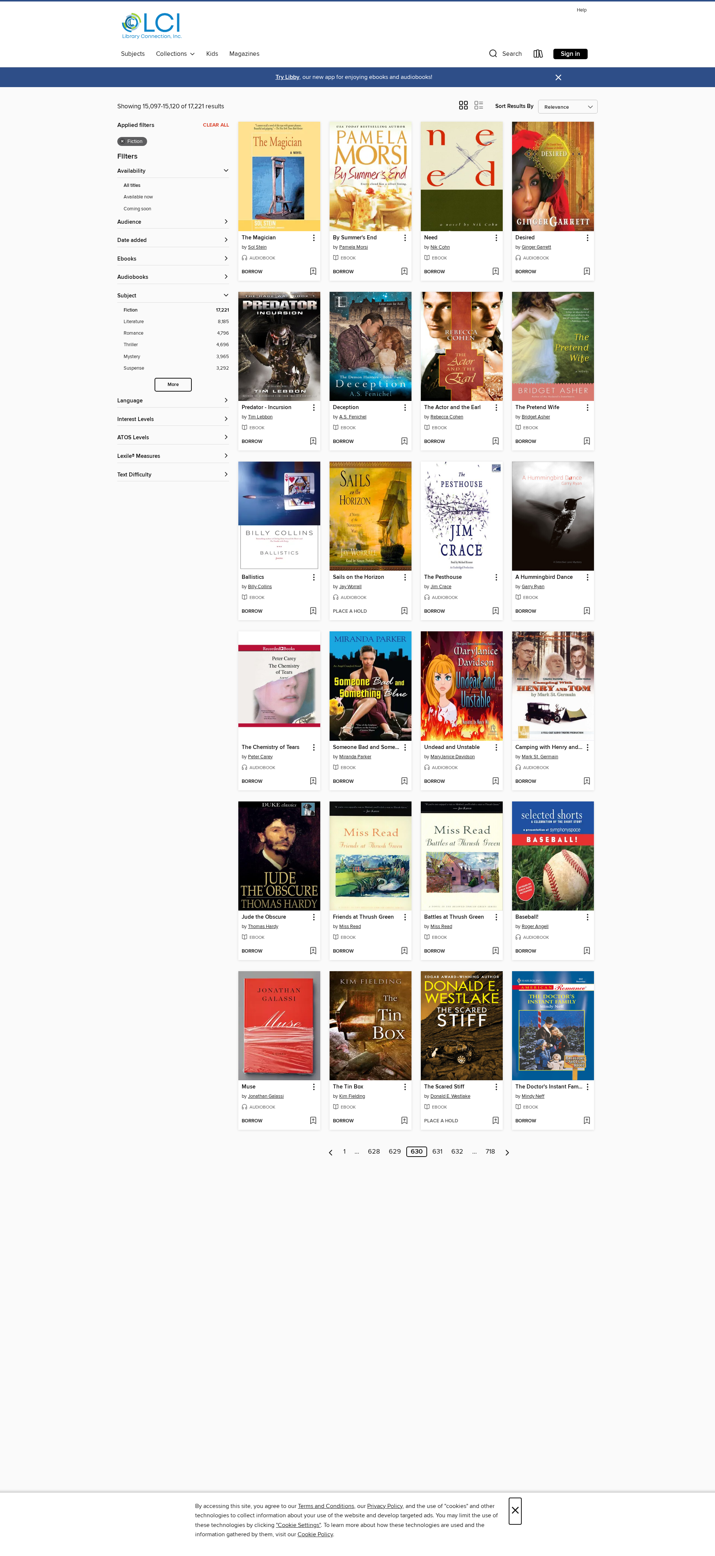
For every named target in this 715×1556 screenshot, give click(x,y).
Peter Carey (260, 757)
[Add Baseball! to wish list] (586, 951)
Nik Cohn (440, 247)
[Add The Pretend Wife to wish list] (586, 442)
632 (457, 1152)
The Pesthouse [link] (443, 577)
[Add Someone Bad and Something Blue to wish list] (404, 782)
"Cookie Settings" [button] (298, 1525)
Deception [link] (346, 407)
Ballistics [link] (253, 577)
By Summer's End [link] (355, 238)
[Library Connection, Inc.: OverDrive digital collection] (151, 26)
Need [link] (431, 238)
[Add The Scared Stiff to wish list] (495, 1121)
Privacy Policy (385, 1506)
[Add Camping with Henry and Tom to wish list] (586, 782)
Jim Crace (440, 587)
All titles (132, 185)
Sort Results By (514, 106)
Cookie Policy (315, 1534)
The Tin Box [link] (348, 1087)
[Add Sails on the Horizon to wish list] (404, 611)
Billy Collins (260, 587)
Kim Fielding (352, 1096)
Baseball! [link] (526, 917)
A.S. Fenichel (352, 417)
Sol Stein (257, 247)
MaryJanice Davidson (452, 757)
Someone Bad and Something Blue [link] (367, 747)
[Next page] (507, 1151)
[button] (504, 55)
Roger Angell (535, 927)
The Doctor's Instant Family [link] (549, 1087)
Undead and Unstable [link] (452, 747)
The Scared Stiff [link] (444, 1087)
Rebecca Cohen (446, 417)
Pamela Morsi (353, 247)
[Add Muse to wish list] (313, 1121)
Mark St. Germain (540, 757)
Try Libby (287, 77)
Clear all (216, 125)
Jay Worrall (350, 587)
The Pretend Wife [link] (537, 407)
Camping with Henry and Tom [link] (549, 747)
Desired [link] (525, 238)
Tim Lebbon (260, 417)
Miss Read (350, 927)
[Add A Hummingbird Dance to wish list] (586, 611)
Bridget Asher (536, 417)
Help (582, 10)
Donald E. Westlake (450, 1096)
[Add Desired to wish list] (586, 272)
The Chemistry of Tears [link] (270, 747)
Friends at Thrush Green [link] (363, 917)
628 (374, 1152)
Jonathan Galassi (266, 1096)
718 (490, 1152)
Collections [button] (173, 54)
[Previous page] (331, 1151)
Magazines (244, 54)
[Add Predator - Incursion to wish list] (313, 442)
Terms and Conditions (326, 1506)
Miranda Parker (355, 757)
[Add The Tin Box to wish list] (404, 1121)
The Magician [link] (259, 238)
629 (395, 1152)
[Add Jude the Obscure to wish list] (313, 951)
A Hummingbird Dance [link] (544, 577)
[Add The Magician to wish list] (313, 272)
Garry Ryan (533, 587)
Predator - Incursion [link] (267, 407)
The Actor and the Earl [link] (452, 407)
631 (437, 1152)
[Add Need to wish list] (495, 272)
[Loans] (538, 55)
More (173, 385)
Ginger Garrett (536, 247)
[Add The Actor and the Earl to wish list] (495, 442)
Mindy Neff (533, 1096)
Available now (138, 197)
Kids (212, 54)
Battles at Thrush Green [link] (454, 917)
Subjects (133, 54)
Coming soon (137, 209)
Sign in (570, 54)
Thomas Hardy (263, 927)
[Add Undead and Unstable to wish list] (495, 782)
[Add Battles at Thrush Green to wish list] (495, 951)
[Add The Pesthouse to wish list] (495, 611)
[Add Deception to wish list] (404, 442)
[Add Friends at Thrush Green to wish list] (404, 951)
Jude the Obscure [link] (264, 917)
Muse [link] (248, 1087)
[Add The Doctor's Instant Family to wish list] (586, 1121)
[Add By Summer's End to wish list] (404, 272)
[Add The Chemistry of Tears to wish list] (313, 782)
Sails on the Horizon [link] (358, 577)
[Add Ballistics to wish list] (313, 611)
